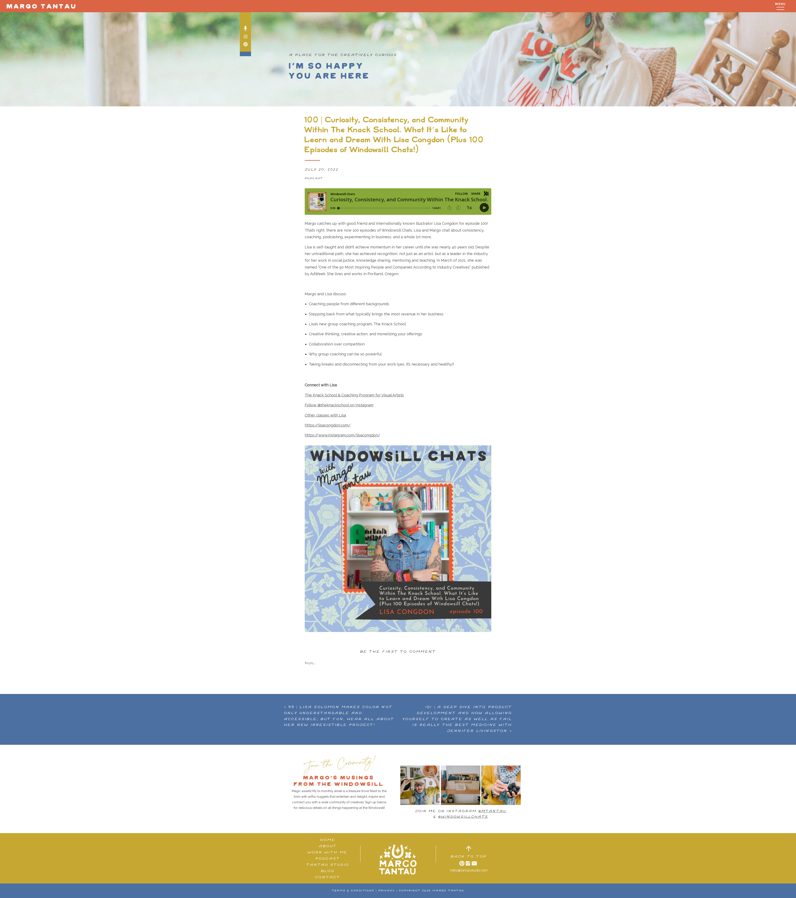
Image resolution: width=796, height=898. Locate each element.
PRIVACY (386, 890)
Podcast (314, 178)
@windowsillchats (463, 817)
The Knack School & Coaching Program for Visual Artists (354, 395)
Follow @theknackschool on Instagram (339, 405)
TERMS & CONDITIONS (353, 890)
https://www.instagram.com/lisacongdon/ (342, 435)
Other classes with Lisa (325, 415)
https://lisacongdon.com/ (328, 425)
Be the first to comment (398, 652)
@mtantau (492, 811)
